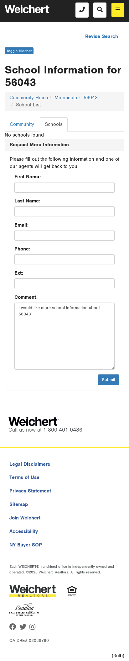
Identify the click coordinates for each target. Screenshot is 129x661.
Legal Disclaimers (29, 464)
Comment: (26, 297)
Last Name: (27, 201)
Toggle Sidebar (19, 50)
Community (22, 124)
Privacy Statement (30, 491)
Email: (21, 225)
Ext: (18, 273)
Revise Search (101, 36)
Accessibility (23, 531)
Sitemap (18, 504)
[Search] (99, 10)
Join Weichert (24, 518)
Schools (54, 124)
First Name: (27, 177)
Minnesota (65, 97)
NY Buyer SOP (25, 545)
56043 (91, 97)
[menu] (117, 10)
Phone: (22, 249)
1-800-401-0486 (62, 429)
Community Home (28, 97)
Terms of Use (24, 477)
